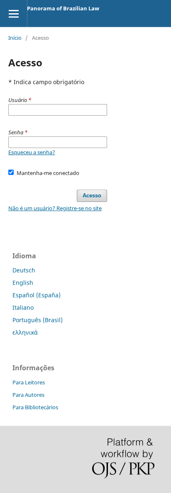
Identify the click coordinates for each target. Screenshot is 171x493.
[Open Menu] (13, 13)
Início (15, 37)
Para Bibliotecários (35, 407)
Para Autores (28, 394)
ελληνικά (25, 332)
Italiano (23, 307)
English (22, 283)
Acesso (92, 195)
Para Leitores (28, 382)
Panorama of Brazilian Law (63, 8)
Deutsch (23, 270)
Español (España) (36, 295)
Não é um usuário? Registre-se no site (55, 208)
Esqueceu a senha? (31, 152)
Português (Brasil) (37, 320)
